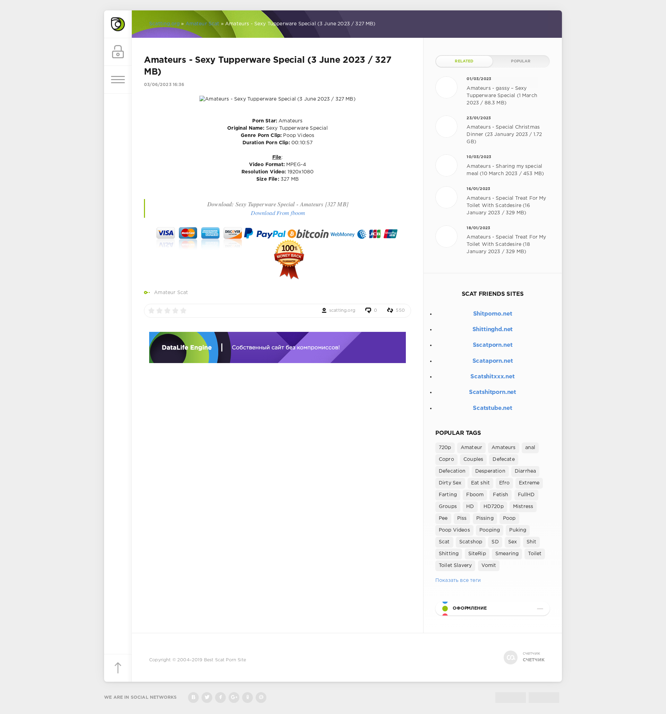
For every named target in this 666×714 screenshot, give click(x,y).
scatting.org (342, 310)
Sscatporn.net (493, 345)
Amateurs (503, 448)
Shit (532, 542)
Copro (446, 459)
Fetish (500, 495)
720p (445, 448)
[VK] (193, 697)
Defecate (503, 459)
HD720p (494, 507)
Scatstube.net (492, 408)
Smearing (507, 554)
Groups (448, 507)
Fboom (475, 495)
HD (470, 507)
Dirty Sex (450, 483)
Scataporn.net (492, 361)
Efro (504, 483)
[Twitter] (207, 697)
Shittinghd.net (492, 329)
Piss (462, 518)
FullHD (526, 495)
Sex (512, 542)
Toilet (534, 554)
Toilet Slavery (455, 566)
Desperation (490, 471)
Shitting (449, 554)
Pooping (489, 530)
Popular (520, 61)
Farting (448, 495)
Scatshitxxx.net (492, 376)
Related (464, 61)
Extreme (529, 483)
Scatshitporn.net (492, 392)
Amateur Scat (171, 293)
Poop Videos (454, 530)
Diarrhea (525, 471)
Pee (443, 518)
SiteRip (477, 554)
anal (530, 448)
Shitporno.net (492, 314)
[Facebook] (220, 697)
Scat (444, 542)
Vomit (488, 566)
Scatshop (470, 542)
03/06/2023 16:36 (164, 85)
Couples (473, 459)
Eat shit (480, 483)
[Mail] (261, 697)
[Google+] (234, 697)
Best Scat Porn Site (225, 660)
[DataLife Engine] (118, 24)
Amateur (471, 448)
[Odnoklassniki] (247, 697)
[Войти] (118, 52)
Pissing (485, 518)
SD (495, 542)
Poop (509, 518)
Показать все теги (458, 580)
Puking (517, 530)
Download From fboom (278, 213)
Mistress (523, 507)
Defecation (452, 471)
